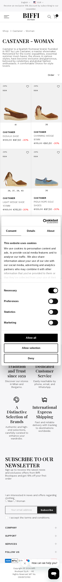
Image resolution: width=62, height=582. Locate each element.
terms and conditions (36, 517)
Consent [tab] (11, 230)
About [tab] (51, 230)
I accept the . (30, 517)
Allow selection (31, 347)
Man (10, 501)
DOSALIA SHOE (11, 136)
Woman (20, 501)
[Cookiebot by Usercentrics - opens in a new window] (43, 221)
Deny (31, 358)
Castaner (9, 132)
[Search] (49, 17)
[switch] (53, 301)
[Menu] (11, 16)
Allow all (31, 337)
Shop (6, 31)
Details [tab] (31, 230)
